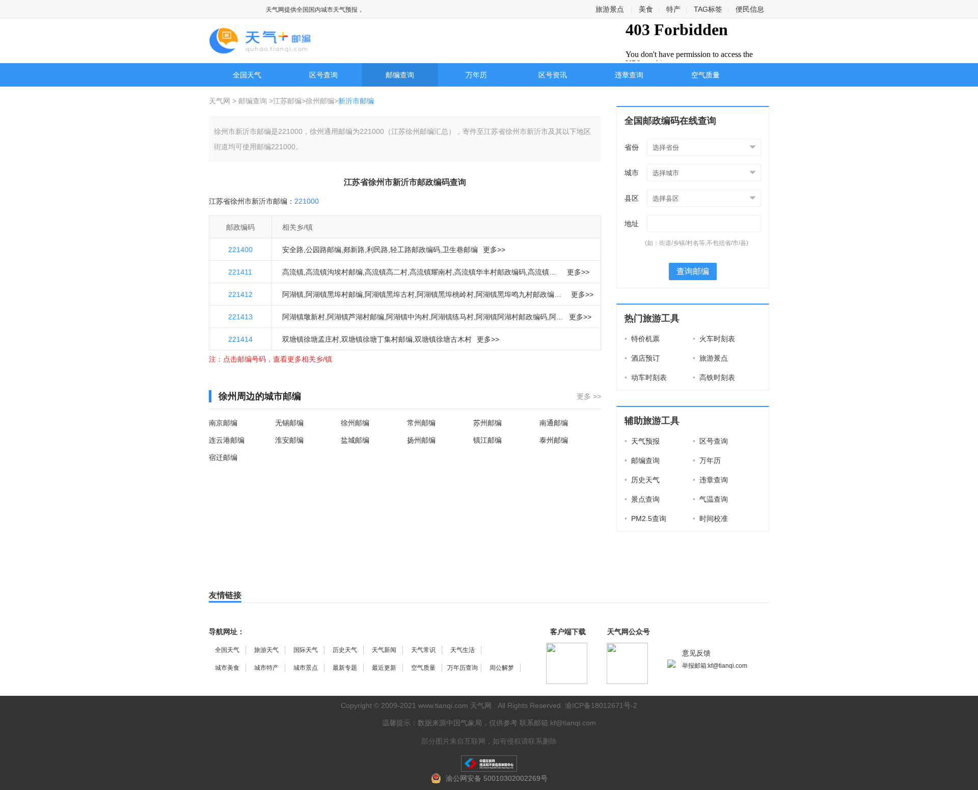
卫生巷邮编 (460, 250)
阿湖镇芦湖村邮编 (355, 317)
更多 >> (589, 396)
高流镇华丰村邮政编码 (490, 272)
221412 (240, 294)
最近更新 (384, 667)
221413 (240, 317)
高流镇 (293, 272)
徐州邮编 (320, 101)
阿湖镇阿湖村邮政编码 (511, 317)
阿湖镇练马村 (452, 317)
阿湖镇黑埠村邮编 (334, 294)
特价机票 (642, 339)
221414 (240, 339)
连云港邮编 (226, 440)
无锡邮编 (289, 423)
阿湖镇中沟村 (407, 317)
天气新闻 (384, 649)
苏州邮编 (487, 423)
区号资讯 (552, 75)
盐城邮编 (355, 440)
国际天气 (305, 649)
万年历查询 (462, 667)
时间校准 (710, 518)
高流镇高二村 (386, 272)
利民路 (377, 250)
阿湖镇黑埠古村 (390, 294)
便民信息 (750, 9)
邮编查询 (400, 75)
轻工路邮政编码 (415, 250)
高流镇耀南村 (431, 272)
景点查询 (642, 499)
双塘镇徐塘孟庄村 (310, 339)
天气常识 (423, 649)
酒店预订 (642, 358)
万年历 (476, 75)
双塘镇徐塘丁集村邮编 (377, 339)
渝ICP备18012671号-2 (601, 705)
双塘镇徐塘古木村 (443, 339)
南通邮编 (553, 423)
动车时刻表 (645, 377)
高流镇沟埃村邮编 (334, 272)
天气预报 (642, 441)
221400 (240, 250)
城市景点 (305, 667)
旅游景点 (609, 9)
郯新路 (354, 250)
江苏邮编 (287, 101)
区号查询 (323, 75)
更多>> (494, 250)
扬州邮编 (421, 440)
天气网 (220, 101)
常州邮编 (421, 423)
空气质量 (705, 75)
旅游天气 (266, 649)
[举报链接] (489, 763)
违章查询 (629, 75)
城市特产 (266, 667)
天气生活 (462, 649)
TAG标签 (708, 9)
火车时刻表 (714, 339)
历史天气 (642, 480)
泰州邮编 (553, 440)
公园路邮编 (323, 250)
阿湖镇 (293, 294)
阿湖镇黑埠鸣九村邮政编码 (518, 294)
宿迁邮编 (223, 457)
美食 (646, 9)
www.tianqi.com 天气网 (455, 705)
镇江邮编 (487, 440)
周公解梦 (502, 667)
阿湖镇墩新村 (303, 317)
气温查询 (710, 499)
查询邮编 (692, 271)
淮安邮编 (289, 440)
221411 (240, 272)
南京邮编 (223, 423)
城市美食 (227, 667)
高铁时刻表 (714, 377)
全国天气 (247, 75)
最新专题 (345, 667)
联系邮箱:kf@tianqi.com (558, 723)
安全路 (293, 250)
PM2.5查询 (645, 518)
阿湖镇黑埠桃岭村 (445, 294)
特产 (673, 9)
